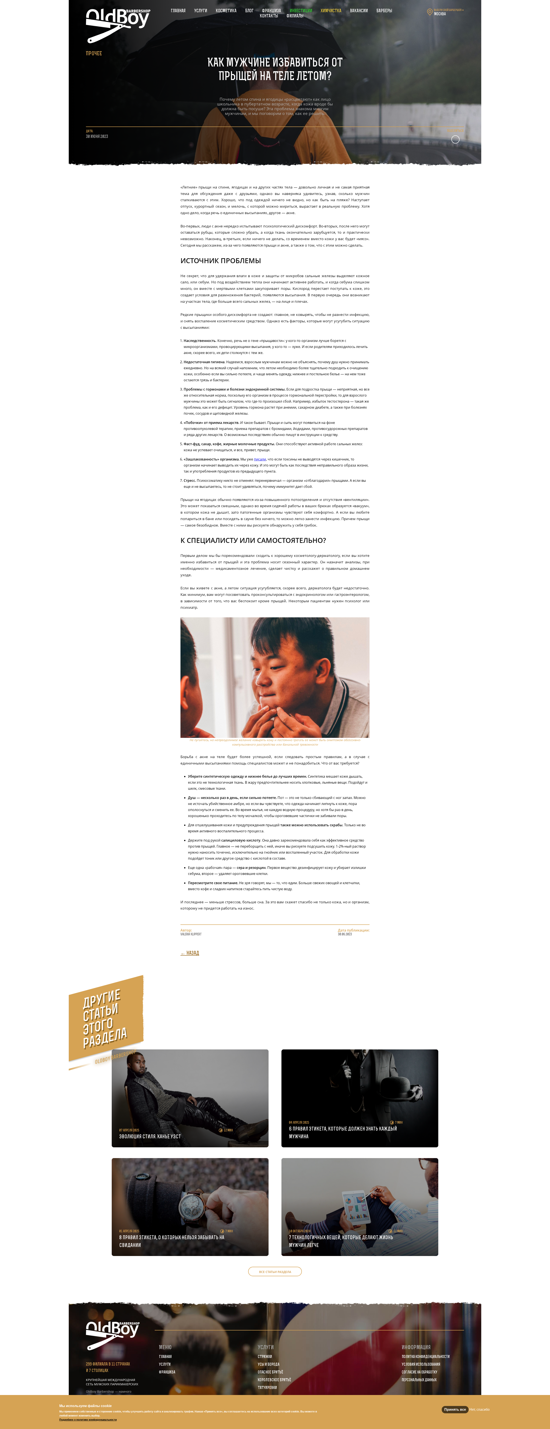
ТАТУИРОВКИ (267, 1388)
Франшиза (271, 11)
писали (260, 459)
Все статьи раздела (275, 1272)
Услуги (200, 11)
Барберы (384, 11)
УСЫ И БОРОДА (268, 1365)
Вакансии (359, 11)
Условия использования (421, 1365)
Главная (178, 11)
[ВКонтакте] (455, 139)
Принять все (455, 1409)
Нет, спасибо (479, 1409)
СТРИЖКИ (265, 1357)
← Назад (189, 953)
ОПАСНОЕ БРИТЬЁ (270, 1373)
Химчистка (331, 11)
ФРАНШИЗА (167, 1373)
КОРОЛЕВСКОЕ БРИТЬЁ (274, 1380)
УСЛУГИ (165, 1365)
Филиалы (295, 16)
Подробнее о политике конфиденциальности (88, 1419)
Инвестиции (301, 11)
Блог (249, 11)
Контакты (269, 16)
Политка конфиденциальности (426, 1357)
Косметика (226, 11)
